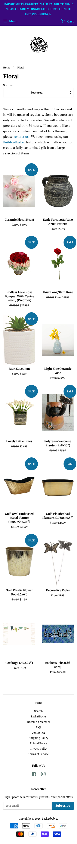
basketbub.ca (50, 818)
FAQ (38, 727)
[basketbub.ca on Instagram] (43, 775)
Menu (13, 21)
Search (38, 711)
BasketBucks (38, 716)
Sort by (8, 85)
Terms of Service (38, 754)
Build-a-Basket (14, 142)
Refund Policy (38, 743)
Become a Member (38, 722)
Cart (70, 21)
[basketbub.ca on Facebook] (34, 775)
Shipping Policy (38, 738)
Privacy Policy (38, 748)
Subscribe (62, 806)
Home (6, 67)
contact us (21, 136)
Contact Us (38, 733)
